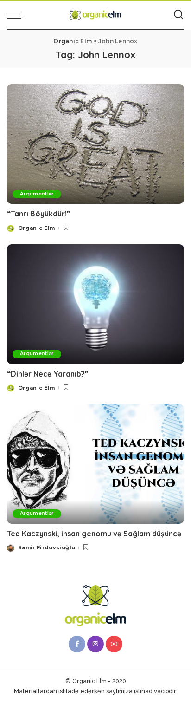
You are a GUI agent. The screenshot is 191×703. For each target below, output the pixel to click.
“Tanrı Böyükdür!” (38, 213)
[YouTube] (114, 644)
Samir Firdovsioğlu (46, 547)
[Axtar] (178, 15)
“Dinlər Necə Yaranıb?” (47, 373)
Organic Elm (36, 228)
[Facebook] (77, 644)
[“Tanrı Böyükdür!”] (95, 144)
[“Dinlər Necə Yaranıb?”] (95, 304)
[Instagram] (95, 644)
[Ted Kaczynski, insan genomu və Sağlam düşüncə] (95, 464)
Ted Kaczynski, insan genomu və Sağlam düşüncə (94, 533)
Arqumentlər (37, 194)
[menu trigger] (18, 15)
